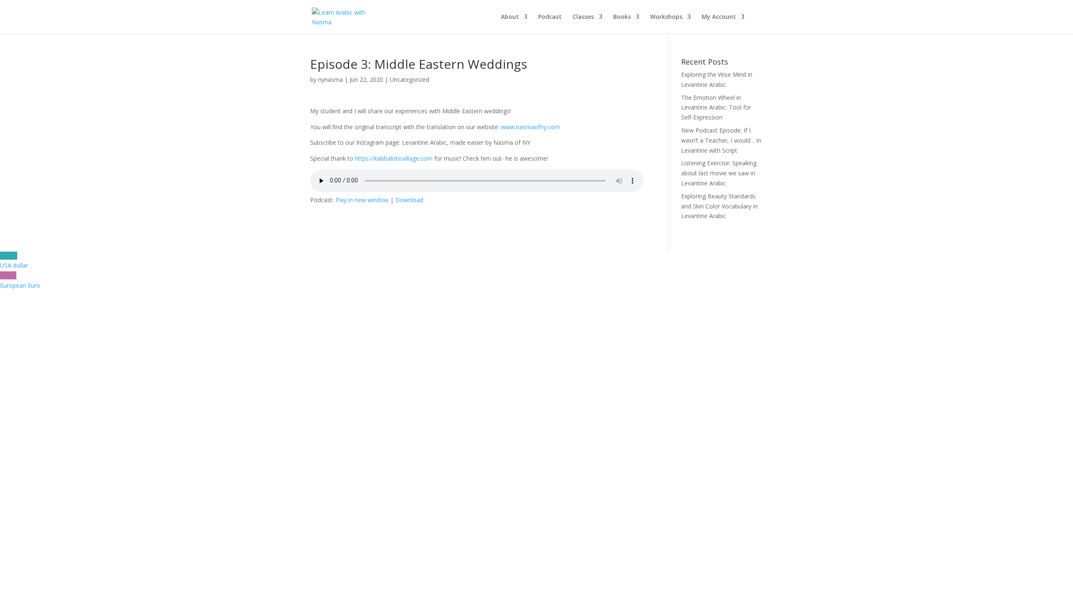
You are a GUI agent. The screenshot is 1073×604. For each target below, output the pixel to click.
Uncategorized (409, 79)
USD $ (14, 261)
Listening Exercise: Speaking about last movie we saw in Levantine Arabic (719, 173)
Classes (583, 17)
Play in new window (362, 200)
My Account (719, 17)
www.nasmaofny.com (530, 127)
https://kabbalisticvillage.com (394, 158)
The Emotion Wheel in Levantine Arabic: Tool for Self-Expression (716, 108)
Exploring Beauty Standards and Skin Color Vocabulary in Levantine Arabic (719, 206)
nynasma (330, 79)
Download (409, 200)
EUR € (20, 280)
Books (622, 17)
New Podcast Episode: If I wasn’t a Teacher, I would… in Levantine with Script (721, 140)
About (510, 17)
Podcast (550, 17)
